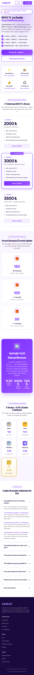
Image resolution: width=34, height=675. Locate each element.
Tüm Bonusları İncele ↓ (17, 59)
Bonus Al (27, 3)
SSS (3, 637)
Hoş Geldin (5, 620)
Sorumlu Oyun (6, 661)
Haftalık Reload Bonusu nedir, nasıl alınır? (15, 546)
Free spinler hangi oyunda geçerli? (15, 555)
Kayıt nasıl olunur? (10, 588)
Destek (4, 647)
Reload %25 (5, 623)
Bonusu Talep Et (17, 146)
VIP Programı (5, 641)
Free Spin (4, 626)
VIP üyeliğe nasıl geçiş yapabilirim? (15, 563)
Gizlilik (3, 658)
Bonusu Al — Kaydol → (17, 52)
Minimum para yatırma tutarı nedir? (15, 580)
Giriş (18, 3)
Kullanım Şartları (6, 655)
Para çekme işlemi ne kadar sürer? (15, 571)
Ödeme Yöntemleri (7, 644)
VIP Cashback (6, 629)
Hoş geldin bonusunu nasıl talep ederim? (14, 502)
